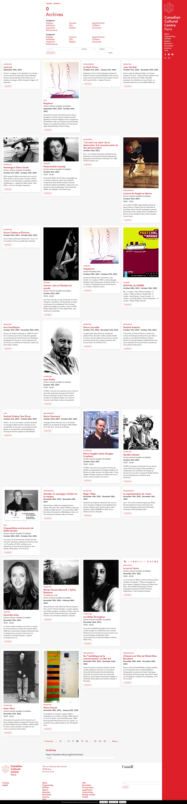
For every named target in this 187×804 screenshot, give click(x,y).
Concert (72, 23)
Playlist (72, 27)
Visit (166, 50)
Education (168, 43)
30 (95, 741)
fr (165, 58)
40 (100, 741)
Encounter (96, 27)
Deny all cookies (113, 802)
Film (71, 25)
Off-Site (167, 38)
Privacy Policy (87, 787)
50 (105, 741)
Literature (50, 27)
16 (69, 741)
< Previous (48, 741)
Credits (85, 797)
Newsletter (168, 46)
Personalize (122, 802)
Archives (167, 48)
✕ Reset (110, 52)
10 (60, 741)
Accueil (49, 3)
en (169, 58)
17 (73, 741)
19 (82, 741)
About (166, 34)
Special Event (98, 23)
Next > (115, 741)
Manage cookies (88, 794)
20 (87, 741)
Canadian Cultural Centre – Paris (172, 17)
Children (96, 25)
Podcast (49, 23)
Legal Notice (87, 790)
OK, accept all (103, 802)
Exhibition (50, 25)
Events (57, 3)
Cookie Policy (87, 792)
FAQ (84, 783)
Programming (169, 36)
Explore (167, 41)
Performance (51, 30)
